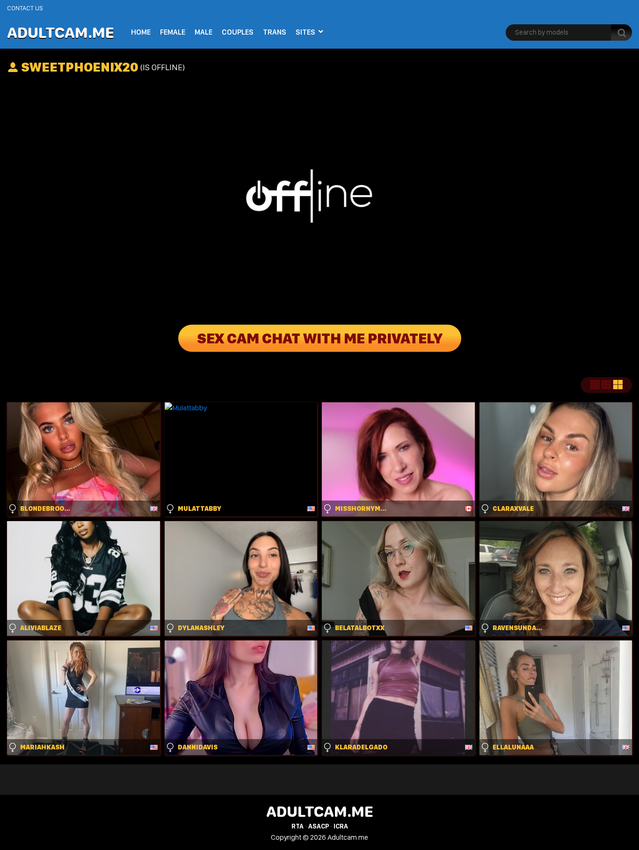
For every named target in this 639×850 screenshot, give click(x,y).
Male (203, 32)
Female (172, 32)
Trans (274, 32)
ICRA (341, 826)
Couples (238, 32)
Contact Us (25, 8)
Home (141, 32)
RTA (297, 826)
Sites (305, 32)
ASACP (318, 826)
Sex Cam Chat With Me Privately (320, 338)
